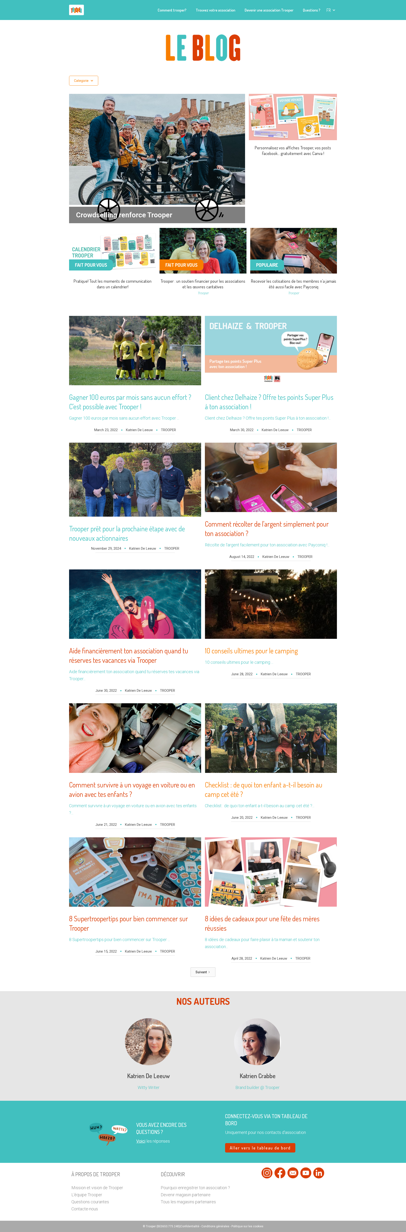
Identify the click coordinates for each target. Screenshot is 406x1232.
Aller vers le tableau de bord (260, 1147)
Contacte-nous (84, 1208)
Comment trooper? (172, 10)
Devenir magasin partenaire (186, 1194)
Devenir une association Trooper (269, 10)
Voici (140, 1141)
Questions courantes (90, 1201)
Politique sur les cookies (247, 1226)
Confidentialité (190, 1226)
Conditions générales (215, 1226)
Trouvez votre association (215, 10)
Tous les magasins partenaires (188, 1201)
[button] (331, 10)
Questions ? (311, 10)
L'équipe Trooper (86, 1194)
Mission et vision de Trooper (97, 1187)
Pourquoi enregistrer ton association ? (195, 1187)
